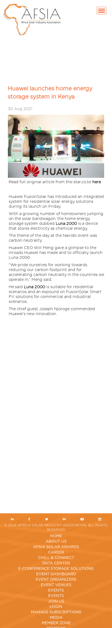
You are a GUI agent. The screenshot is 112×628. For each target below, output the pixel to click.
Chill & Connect (56, 558)
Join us (56, 601)
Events (56, 590)
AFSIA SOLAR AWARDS (56, 547)
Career (56, 552)
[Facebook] (29, 519)
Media (56, 618)
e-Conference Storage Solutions (56, 569)
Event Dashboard (56, 574)
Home (56, 536)
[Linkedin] (12, 519)
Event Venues (56, 585)
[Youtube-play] (82, 519)
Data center (56, 563)
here (96, 182)
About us (56, 541)
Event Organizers (56, 580)
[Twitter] (46, 519)
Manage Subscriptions (56, 612)
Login (56, 607)
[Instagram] (100, 519)
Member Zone (56, 623)
